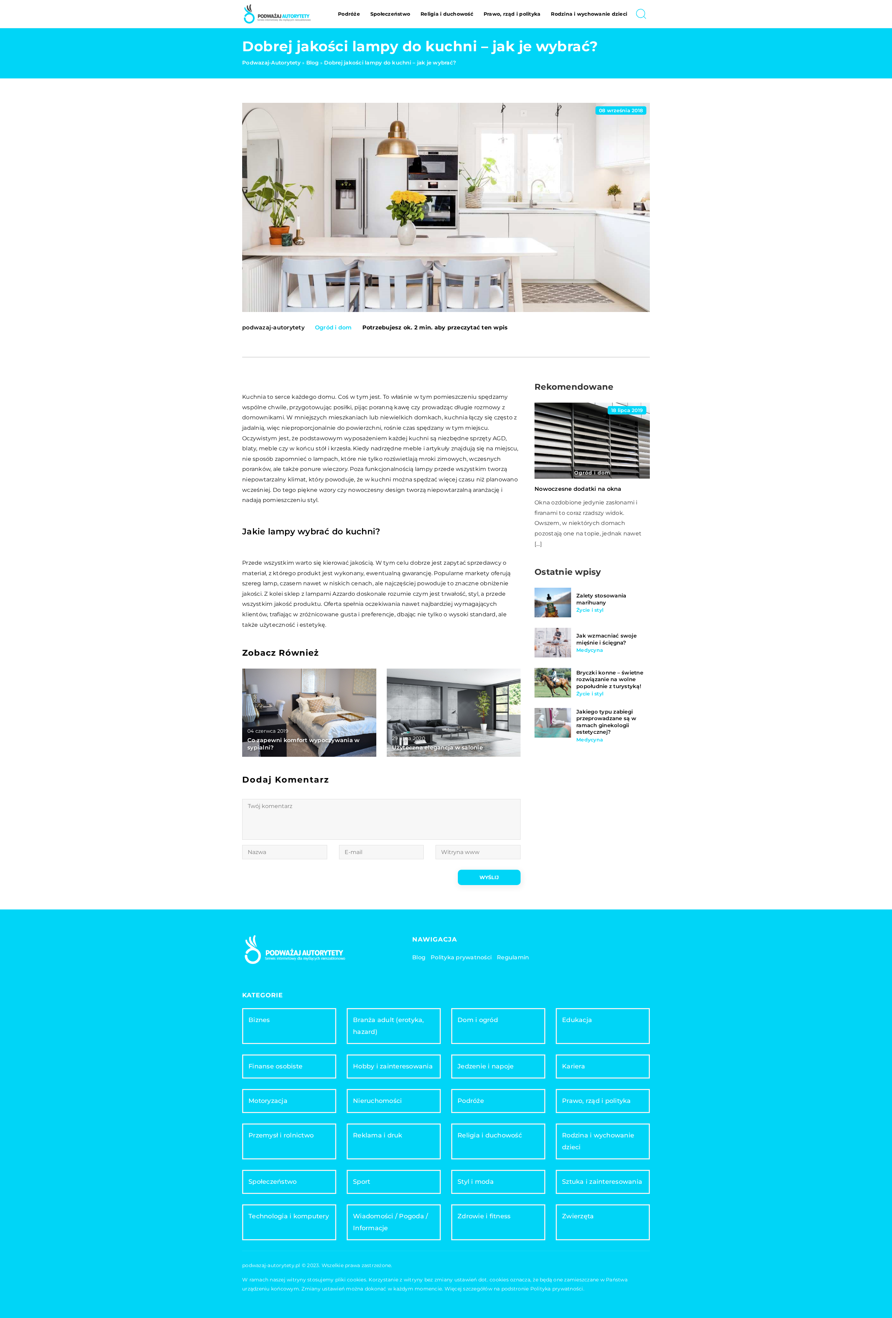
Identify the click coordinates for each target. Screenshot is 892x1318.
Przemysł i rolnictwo (281, 1135)
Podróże (349, 14)
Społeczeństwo (390, 14)
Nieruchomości (377, 1101)
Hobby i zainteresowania (393, 1066)
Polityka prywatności (461, 957)
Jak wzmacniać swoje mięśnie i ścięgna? (606, 639)
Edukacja (577, 1020)
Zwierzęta (578, 1216)
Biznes (259, 1020)
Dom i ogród (477, 1020)
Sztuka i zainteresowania (602, 1182)
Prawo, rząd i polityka (512, 14)
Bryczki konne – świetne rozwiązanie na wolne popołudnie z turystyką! (609, 679)
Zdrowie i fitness (483, 1216)
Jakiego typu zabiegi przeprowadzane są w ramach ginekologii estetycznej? (606, 721)
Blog (418, 957)
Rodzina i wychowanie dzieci (589, 14)
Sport (361, 1182)
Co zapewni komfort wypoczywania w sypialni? (303, 744)
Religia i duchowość (447, 14)
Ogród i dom (333, 327)
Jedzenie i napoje (485, 1066)
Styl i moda (475, 1182)
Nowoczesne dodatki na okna (578, 489)
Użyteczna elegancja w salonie (437, 747)
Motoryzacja (267, 1101)
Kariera (573, 1066)
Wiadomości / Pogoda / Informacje (390, 1222)
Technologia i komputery (288, 1216)
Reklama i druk (377, 1135)
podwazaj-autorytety (273, 328)
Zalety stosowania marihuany (601, 599)
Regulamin (513, 957)
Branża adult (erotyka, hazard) (388, 1025)
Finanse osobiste (275, 1066)
